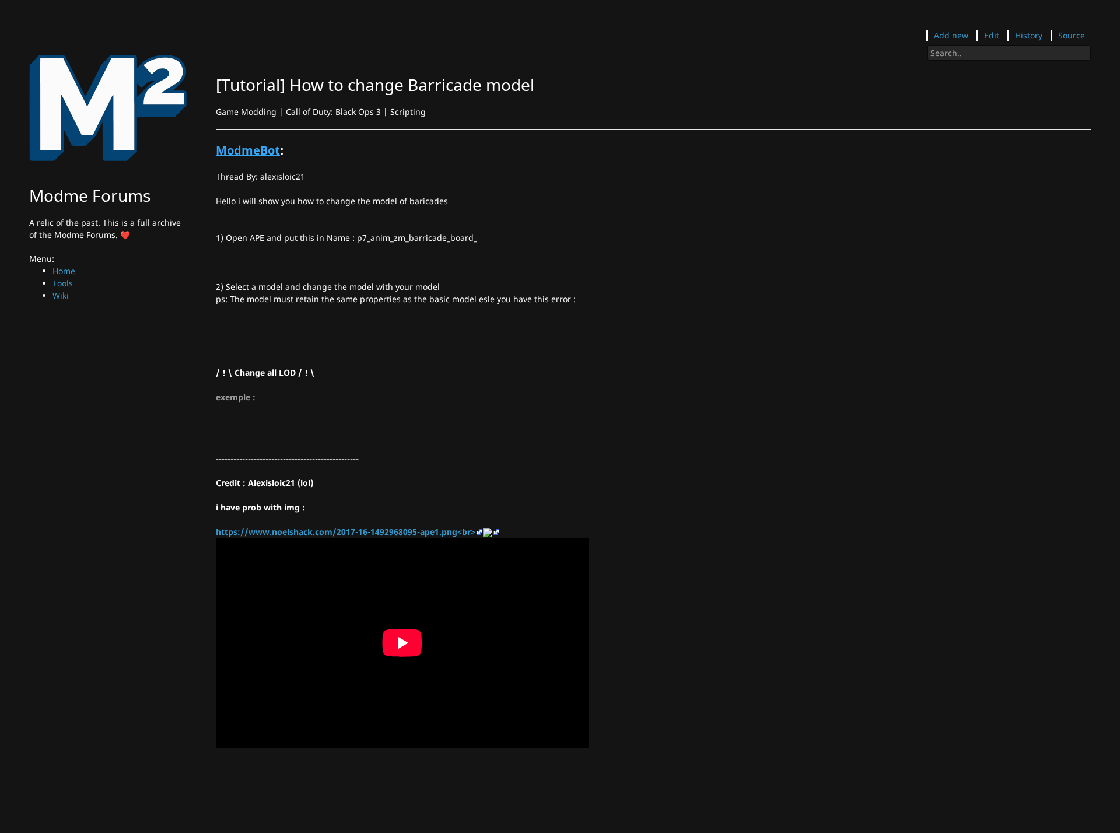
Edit (991, 35)
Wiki (60, 295)
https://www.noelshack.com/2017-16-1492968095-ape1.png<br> (345, 531)
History (1028, 35)
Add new (951, 35)
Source (1071, 35)
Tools (62, 283)
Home (63, 270)
